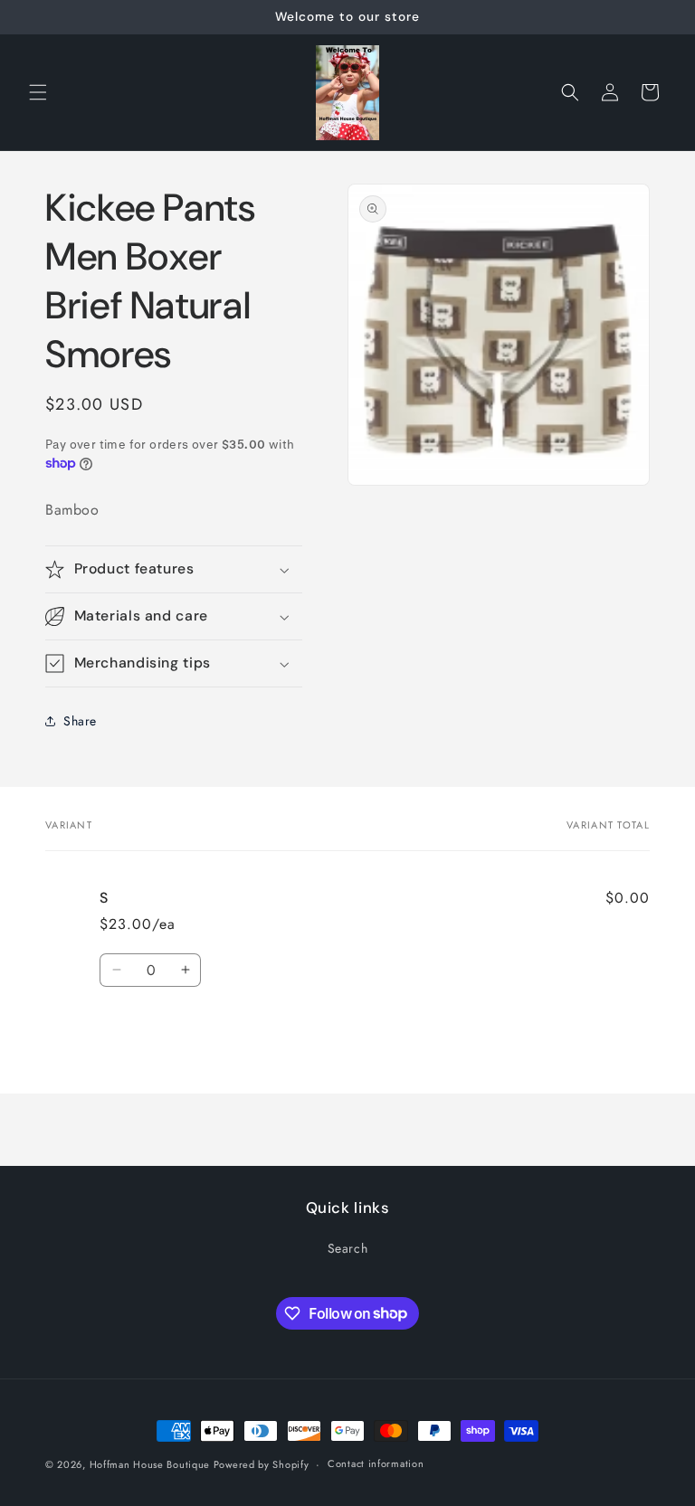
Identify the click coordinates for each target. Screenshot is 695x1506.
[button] (38, 92)
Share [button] (80, 721)
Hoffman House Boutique (152, 1464)
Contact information (376, 1463)
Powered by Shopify (261, 1464)
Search (348, 1248)
